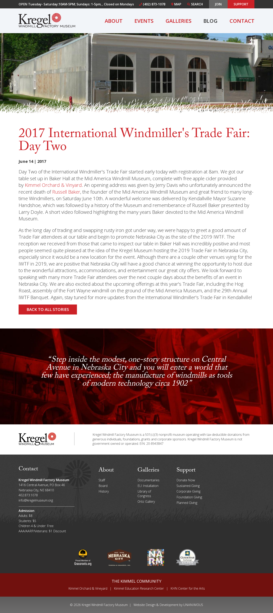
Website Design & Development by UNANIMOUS (168, 605)
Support (241, 4)
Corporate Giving (188, 491)
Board (103, 486)
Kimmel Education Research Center (139, 588)
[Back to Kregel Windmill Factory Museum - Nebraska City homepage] (47, 26)
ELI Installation (147, 486)
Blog (210, 20)
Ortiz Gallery (146, 501)
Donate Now (185, 480)
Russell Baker (66, 191)
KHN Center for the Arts (187, 588)
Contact (241, 20)
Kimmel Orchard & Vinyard (53, 185)
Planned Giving (186, 503)
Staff (102, 480)
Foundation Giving (189, 497)
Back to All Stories (48, 309)
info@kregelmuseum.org (36, 500)
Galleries (178, 20)
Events (144, 20)
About (114, 20)
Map (177, 4)
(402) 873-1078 (154, 4)
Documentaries (148, 480)
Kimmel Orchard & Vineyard (87, 588)
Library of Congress (144, 493)
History (104, 491)
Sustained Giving (188, 486)
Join (218, 4)
